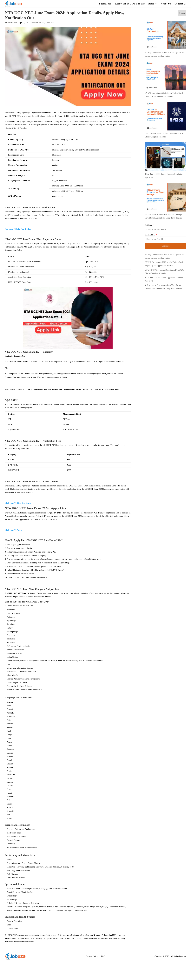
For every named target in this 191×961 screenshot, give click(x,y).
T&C (103, 956)
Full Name (149, 225)
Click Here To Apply (13, 530)
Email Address (151, 235)
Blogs (151, 4)
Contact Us (181, 4)
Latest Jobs (105, 4)
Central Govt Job (37, 23)
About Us (166, 4)
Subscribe (165, 246)
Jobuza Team (12, 23)
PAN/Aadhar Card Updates (130, 4)
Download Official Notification (18, 229)
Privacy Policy (92, 956)
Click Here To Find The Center (18, 503)
